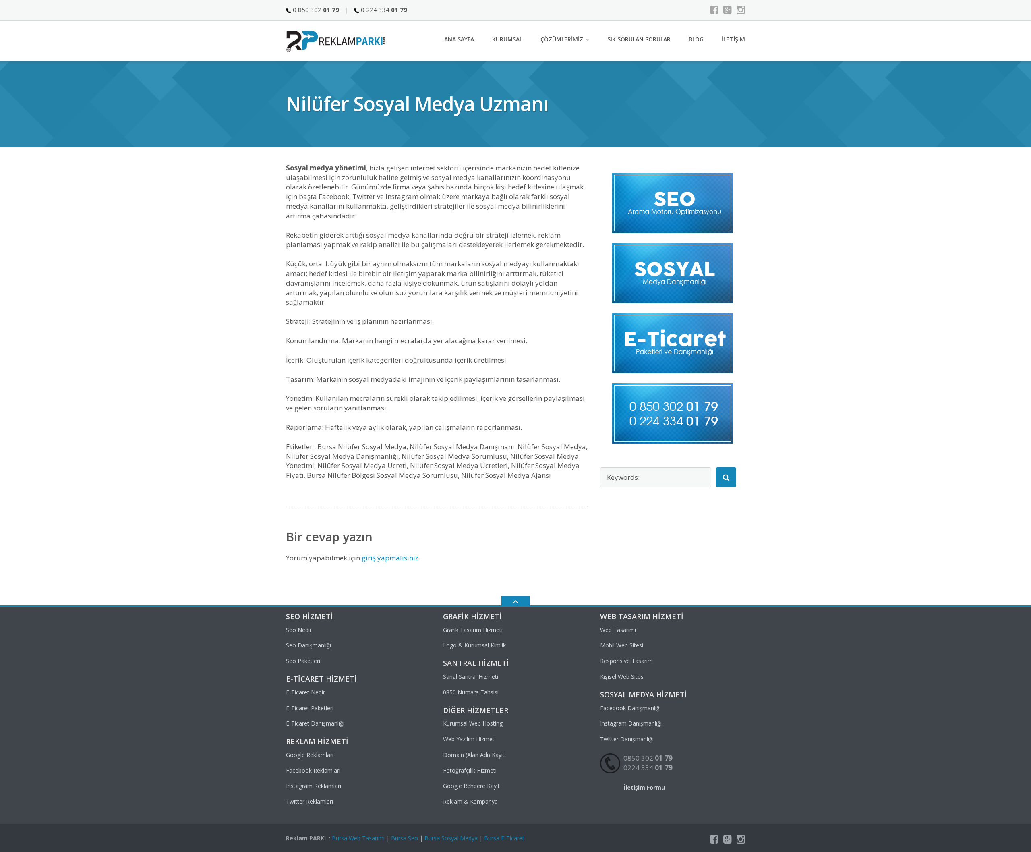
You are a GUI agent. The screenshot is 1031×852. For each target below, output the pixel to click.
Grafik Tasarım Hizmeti (473, 630)
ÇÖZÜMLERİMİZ (561, 39)
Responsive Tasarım (626, 661)
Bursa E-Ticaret (504, 838)
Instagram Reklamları (313, 786)
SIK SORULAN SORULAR (639, 39)
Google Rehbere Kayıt (471, 786)
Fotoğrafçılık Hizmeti (470, 770)
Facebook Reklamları (313, 770)
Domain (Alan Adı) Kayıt (474, 755)
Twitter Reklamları (309, 801)
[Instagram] (741, 10)
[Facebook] (714, 10)
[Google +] (727, 10)
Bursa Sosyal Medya (451, 838)
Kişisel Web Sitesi (622, 676)
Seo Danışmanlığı (308, 645)
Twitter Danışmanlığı (627, 739)
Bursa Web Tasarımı (358, 838)
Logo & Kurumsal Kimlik (474, 645)
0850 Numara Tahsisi (471, 692)
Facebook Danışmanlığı (630, 708)
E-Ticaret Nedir (305, 692)
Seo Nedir (299, 630)
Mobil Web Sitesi (621, 645)
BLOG (696, 39)
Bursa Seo (404, 838)
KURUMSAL (507, 39)
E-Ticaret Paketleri (309, 708)
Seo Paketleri (303, 661)
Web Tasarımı (618, 630)
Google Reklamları (309, 755)
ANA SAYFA (459, 39)
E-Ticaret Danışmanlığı (315, 723)
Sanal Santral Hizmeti (470, 676)
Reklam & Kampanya (470, 801)
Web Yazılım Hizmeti (469, 739)
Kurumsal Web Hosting (473, 723)
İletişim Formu (644, 787)
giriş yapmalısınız (390, 557)
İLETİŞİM (733, 39)
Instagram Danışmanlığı (631, 723)
